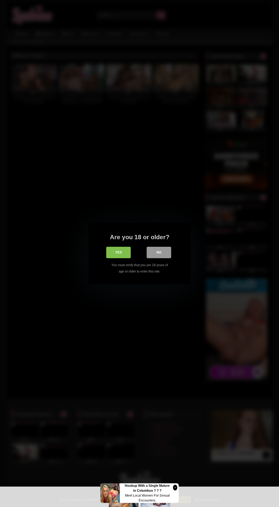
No (158, 252)
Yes (118, 252)
